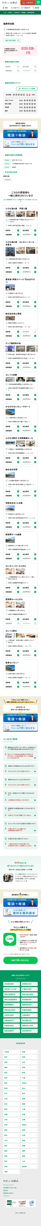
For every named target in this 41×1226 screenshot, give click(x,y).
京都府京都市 (27, 1010)
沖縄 (5, 1172)
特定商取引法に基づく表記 (10, 1187)
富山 (23, 1088)
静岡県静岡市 (9, 1005)
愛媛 (23, 1146)
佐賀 (5, 1156)
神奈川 (24, 1083)
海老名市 (7, 179)
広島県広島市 (9, 1026)
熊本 (5, 1161)
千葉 (23, 1078)
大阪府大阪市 (9, 1015)
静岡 (23, 1104)
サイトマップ (6, 1196)
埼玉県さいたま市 (10, 989)
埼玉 (5, 1078)
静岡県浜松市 (27, 1005)
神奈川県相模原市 (10, 999)
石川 (5, 1093)
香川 (5, 1146)
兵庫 (23, 1119)
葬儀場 (37, 8)
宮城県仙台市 (27, 984)
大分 (23, 1161)
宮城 (23, 1057)
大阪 (5, 1119)
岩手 (5, 1057)
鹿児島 (24, 1166)
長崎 (23, 1156)
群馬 (23, 1073)
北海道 (6, 1052)
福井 (23, 1093)
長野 (23, 1099)
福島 (5, 1067)
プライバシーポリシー (8, 1185)
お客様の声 (27, 8)
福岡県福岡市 (9, 1031)
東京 (5, 1083)
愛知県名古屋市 (9, 1010)
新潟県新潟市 (27, 999)
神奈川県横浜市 (9, 994)
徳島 (23, 1140)
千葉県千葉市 (27, 989)
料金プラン (16, 8)
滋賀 (5, 1114)
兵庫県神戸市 (9, 1020)
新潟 (5, 1088)
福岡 (23, 1151)
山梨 (5, 1099)
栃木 (5, 1073)
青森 (23, 1052)
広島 (23, 1135)
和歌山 (24, 1125)
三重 (23, 1109)
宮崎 (5, 1166)
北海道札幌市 (9, 984)
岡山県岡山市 (27, 1020)
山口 (5, 1140)
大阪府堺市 (26, 1015)
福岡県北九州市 (27, 1026)
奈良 (5, 1125)
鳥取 (5, 1130)
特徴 (6, 8)
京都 (23, 1114)
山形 (23, 1062)
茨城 (23, 1067)
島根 (23, 1130)
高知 (5, 1151)
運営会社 (5, 1190)
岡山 (5, 1135)
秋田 (5, 1062)
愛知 (5, 1109)
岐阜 (5, 1104)
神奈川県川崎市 (27, 994)
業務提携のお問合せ (8, 1193)
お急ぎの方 (29, 2)
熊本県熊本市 (27, 1031)
